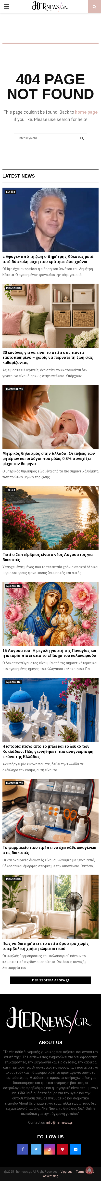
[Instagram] (49, 1149)
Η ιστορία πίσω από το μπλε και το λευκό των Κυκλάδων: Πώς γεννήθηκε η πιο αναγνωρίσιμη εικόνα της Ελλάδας (47, 751)
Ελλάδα (10, 192)
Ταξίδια (10, 490)
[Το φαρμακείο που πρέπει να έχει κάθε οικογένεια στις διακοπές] (50, 811)
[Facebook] (22, 1149)
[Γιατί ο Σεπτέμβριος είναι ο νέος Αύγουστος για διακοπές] (50, 518)
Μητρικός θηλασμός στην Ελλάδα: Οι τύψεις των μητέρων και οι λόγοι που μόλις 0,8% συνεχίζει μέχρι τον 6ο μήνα (48, 458)
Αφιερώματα (13, 586)
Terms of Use (84, 1171)
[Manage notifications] (89, 1170)
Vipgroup (66, 1171)
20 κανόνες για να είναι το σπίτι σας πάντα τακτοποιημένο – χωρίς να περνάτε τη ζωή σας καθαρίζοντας (47, 357)
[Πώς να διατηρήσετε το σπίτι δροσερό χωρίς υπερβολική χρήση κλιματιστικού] (50, 907)
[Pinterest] (62, 1149)
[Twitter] (36, 1149)
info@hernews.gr (59, 1122)
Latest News (18, 176)
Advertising (50, 1176)
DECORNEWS (13, 288)
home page (86, 112)
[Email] (75, 1149)
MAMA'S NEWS (14, 389)
